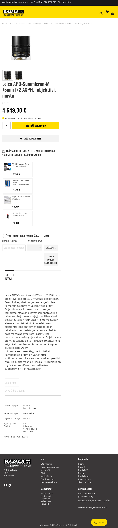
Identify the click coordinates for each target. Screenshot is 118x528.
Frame (81, 464)
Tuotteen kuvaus (9, 276)
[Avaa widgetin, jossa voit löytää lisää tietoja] (99, 522)
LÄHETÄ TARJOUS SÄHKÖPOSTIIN (50, 259)
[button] (18, 75)
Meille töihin (46, 476)
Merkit (12, 24)
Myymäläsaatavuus (9, 391)
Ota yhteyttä (46, 464)
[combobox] (14, 248)
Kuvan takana (84, 479)
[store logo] (14, 13)
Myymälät (45, 470)
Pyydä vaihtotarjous (50, 467)
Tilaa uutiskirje (84, 482)
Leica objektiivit (39, 24)
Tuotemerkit (21, 24)
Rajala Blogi (83, 476)
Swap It (81, 467)
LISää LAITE (50, 247)
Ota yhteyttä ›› (64, 2)
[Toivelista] (107, 11)
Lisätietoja (9, 383)
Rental (81, 473)
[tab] (12, 274)
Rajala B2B (83, 470)
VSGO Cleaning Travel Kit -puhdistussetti (21, 165)
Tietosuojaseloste (49, 482)
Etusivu (5, 24)
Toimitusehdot (47, 479)
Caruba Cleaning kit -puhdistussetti (20, 214)
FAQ (43, 473)
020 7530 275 (89, 493)
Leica (29, 24)
